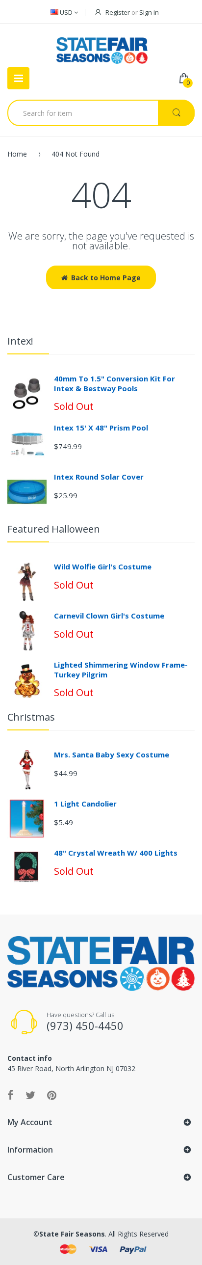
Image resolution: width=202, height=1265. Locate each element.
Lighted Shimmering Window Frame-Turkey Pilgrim (121, 669)
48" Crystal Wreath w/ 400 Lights (115, 853)
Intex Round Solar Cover (99, 477)
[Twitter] (30, 1095)
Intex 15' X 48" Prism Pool (101, 427)
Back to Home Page (106, 277)
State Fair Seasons (72, 1233)
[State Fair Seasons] (101, 46)
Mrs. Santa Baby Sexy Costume (111, 754)
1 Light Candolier (85, 803)
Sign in (149, 12)
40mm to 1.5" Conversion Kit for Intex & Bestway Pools (114, 383)
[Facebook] (10, 1095)
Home (17, 154)
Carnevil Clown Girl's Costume (109, 615)
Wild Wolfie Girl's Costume (103, 566)
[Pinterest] (51, 1095)
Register (117, 12)
